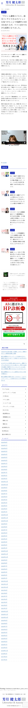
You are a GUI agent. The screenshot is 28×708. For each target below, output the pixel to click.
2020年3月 (4, 638)
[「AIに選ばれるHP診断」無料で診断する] (14, 337)
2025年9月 (4, 466)
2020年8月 (4, 623)
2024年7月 (4, 494)
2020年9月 (4, 620)
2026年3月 (4, 457)
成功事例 (5, 162)
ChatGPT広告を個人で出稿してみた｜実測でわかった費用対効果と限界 (14, 352)
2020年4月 (4, 635)
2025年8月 (4, 469)
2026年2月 (4, 460)
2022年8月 (4, 563)
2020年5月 (4, 632)
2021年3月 (4, 602)
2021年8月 (4, 593)
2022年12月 (4, 551)
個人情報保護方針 (10, 694)
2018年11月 (4, 651)
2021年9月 (4, 590)
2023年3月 (4, 542)
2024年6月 (4, 497)
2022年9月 (4, 560)
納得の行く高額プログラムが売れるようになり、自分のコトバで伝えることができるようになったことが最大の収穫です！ (17, 199)
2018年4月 (4, 654)
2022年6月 (4, 569)
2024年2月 (4, 509)
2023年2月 (4, 545)
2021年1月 (4, 608)
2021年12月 (4, 581)
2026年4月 (4, 454)
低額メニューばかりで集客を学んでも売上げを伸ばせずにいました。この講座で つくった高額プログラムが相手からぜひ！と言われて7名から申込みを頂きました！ (17, 258)
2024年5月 (4, 500)
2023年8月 (4, 527)
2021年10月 (4, 587)
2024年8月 (4, 491)
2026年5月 (4, 451)
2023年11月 (4, 518)
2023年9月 (4, 524)
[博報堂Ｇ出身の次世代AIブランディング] (15, 3)
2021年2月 (4, 605)
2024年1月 (4, 512)
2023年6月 (4, 533)
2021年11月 (4, 584)
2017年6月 (4, 657)
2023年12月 (4, 515)
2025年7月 (4, 472)
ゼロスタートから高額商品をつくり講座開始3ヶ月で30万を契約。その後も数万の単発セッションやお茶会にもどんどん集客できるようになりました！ (17, 218)
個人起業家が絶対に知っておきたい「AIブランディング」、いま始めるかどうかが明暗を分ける (13, 378)
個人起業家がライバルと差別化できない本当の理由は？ (13, 373)
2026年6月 (4, 448)
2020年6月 (4, 629)
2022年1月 (4, 578)
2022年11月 (4, 554)
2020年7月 (4, 626)
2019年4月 (4, 647)
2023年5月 (4, 536)
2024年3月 (4, 506)
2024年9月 (4, 488)
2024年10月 (4, 484)
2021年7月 (4, 596)
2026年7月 (4, 445)
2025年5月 (4, 475)
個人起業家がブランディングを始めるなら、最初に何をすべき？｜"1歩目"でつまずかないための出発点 (14, 358)
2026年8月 (4, 442)
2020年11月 (4, 614)
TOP (3, 694)
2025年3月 (4, 478)
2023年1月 (4, 548)
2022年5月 (4, 572)
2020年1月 (4, 644)
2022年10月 (4, 557)
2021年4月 (4, 599)
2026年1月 (4, 463)
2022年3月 (4, 575)
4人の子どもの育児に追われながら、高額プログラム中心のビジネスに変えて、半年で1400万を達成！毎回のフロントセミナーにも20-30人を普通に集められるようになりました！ (14, 366)
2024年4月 (4, 503)
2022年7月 (4, 566)
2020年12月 (4, 611)
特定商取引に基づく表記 (20, 694)
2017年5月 (4, 660)
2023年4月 (4, 539)
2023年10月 (4, 521)
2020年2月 (4, 641)
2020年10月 (4, 617)
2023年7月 (4, 530)
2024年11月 (4, 481)
